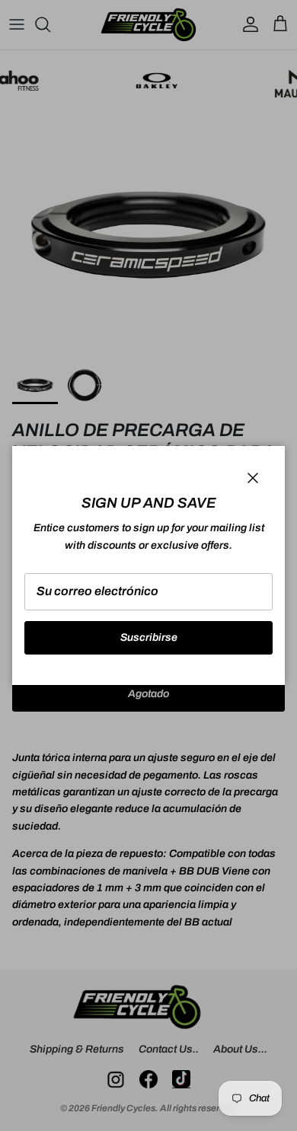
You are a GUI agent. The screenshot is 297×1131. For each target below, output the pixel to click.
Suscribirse (148, 637)
